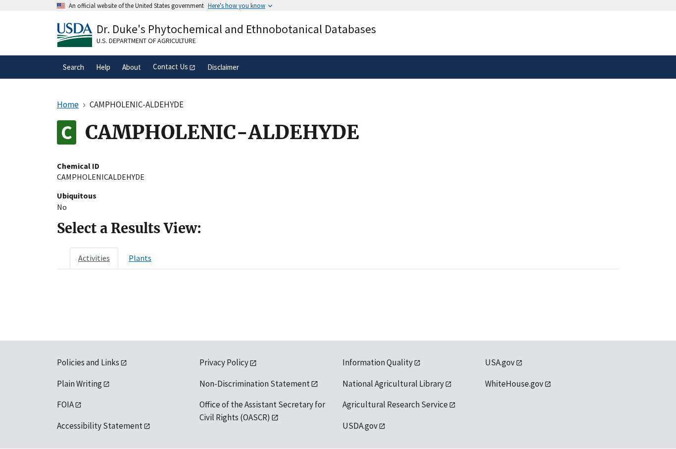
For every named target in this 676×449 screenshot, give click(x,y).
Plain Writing (79, 383)
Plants (140, 258)
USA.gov (500, 362)
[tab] (94, 258)
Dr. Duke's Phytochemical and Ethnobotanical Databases (236, 29)
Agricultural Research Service (395, 404)
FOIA (65, 404)
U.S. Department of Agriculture (146, 40)
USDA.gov (360, 425)
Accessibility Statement (100, 425)
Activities (94, 258)
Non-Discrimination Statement (254, 383)
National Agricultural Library (393, 383)
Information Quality (377, 362)
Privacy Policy (223, 362)
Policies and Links (88, 362)
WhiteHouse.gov (514, 383)
